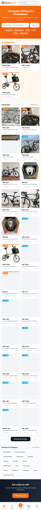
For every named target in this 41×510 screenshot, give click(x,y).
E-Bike (15, 33)
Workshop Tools (8, 475)
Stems (35, 470)
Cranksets (15, 470)
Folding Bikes (7, 456)
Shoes (5, 470)
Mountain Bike (19, 30)
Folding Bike (24, 33)
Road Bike (9, 30)
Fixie (33, 30)
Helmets (30, 456)
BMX (27, 30)
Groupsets (26, 466)
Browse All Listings (20, 439)
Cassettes (25, 470)
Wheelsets (19, 456)
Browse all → (35, 104)
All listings (35, 447)
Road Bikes (7, 452)
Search (34, 25)
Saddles (15, 461)
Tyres (17, 466)
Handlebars (7, 466)
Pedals (24, 461)
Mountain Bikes (20, 452)
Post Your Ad (20, 496)
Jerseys (6, 461)
